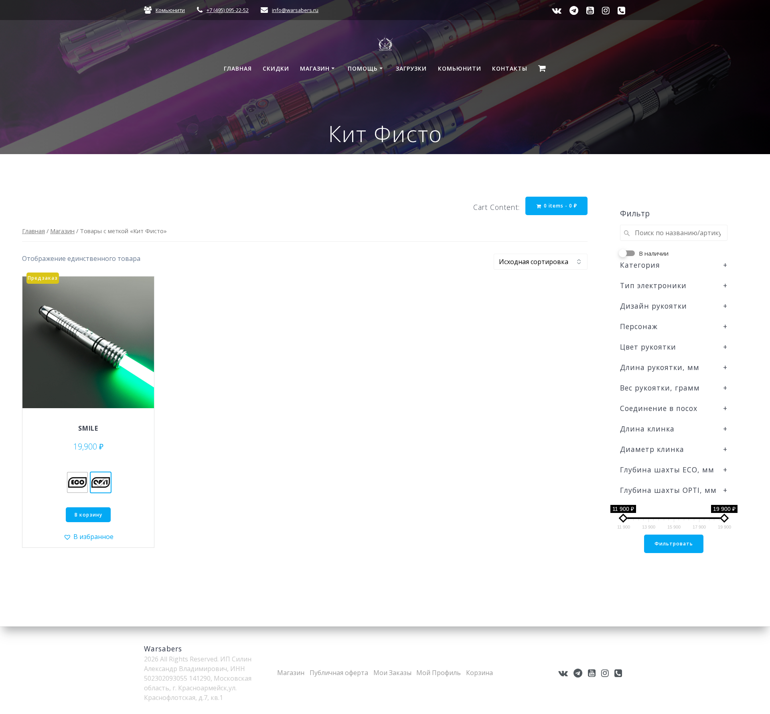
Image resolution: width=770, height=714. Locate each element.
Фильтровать (673, 543)
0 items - (559, 205)
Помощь (363, 68)
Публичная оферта (339, 672)
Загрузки (411, 68)
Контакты (509, 68)
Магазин (315, 68)
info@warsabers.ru (295, 10)
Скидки (276, 68)
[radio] (77, 482)
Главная (238, 68)
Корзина (479, 672)
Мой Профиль (438, 672)
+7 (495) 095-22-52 (228, 10)
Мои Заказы (392, 672)
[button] (88, 536)
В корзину (88, 514)
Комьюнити (170, 10)
